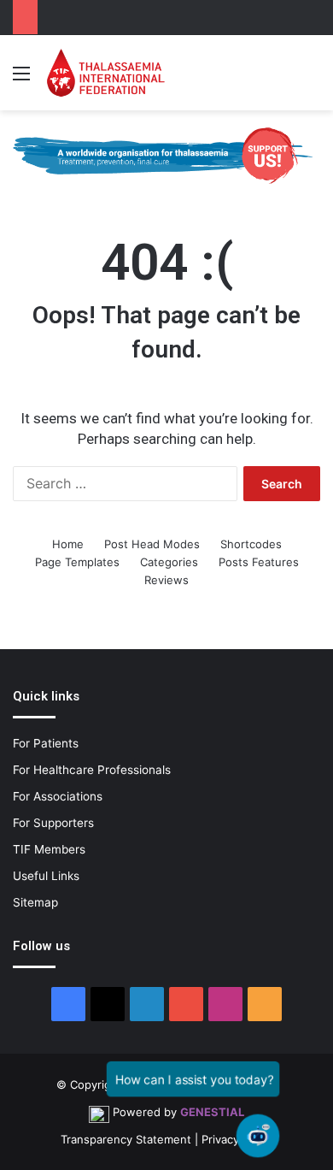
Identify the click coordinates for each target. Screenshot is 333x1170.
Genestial (212, 1112)
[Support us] (166, 155)
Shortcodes (251, 544)
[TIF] (105, 72)
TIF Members (49, 849)
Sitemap (35, 902)
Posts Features (259, 562)
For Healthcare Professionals (92, 770)
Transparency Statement (126, 1139)
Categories (169, 562)
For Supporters (53, 823)
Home (68, 544)
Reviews (166, 580)
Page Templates (77, 562)
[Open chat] (258, 1135)
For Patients (46, 743)
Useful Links (46, 876)
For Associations (57, 796)
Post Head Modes (152, 544)
